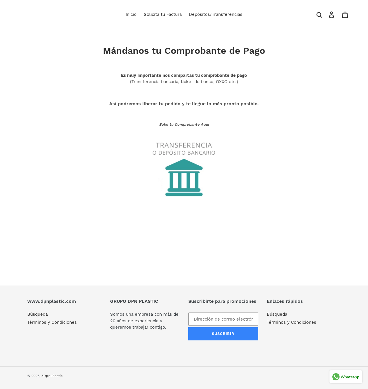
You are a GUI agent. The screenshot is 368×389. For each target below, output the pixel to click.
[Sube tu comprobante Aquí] (184, 166)
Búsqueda (37, 314)
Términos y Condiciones (52, 322)
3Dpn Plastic (52, 376)
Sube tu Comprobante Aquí (184, 124)
